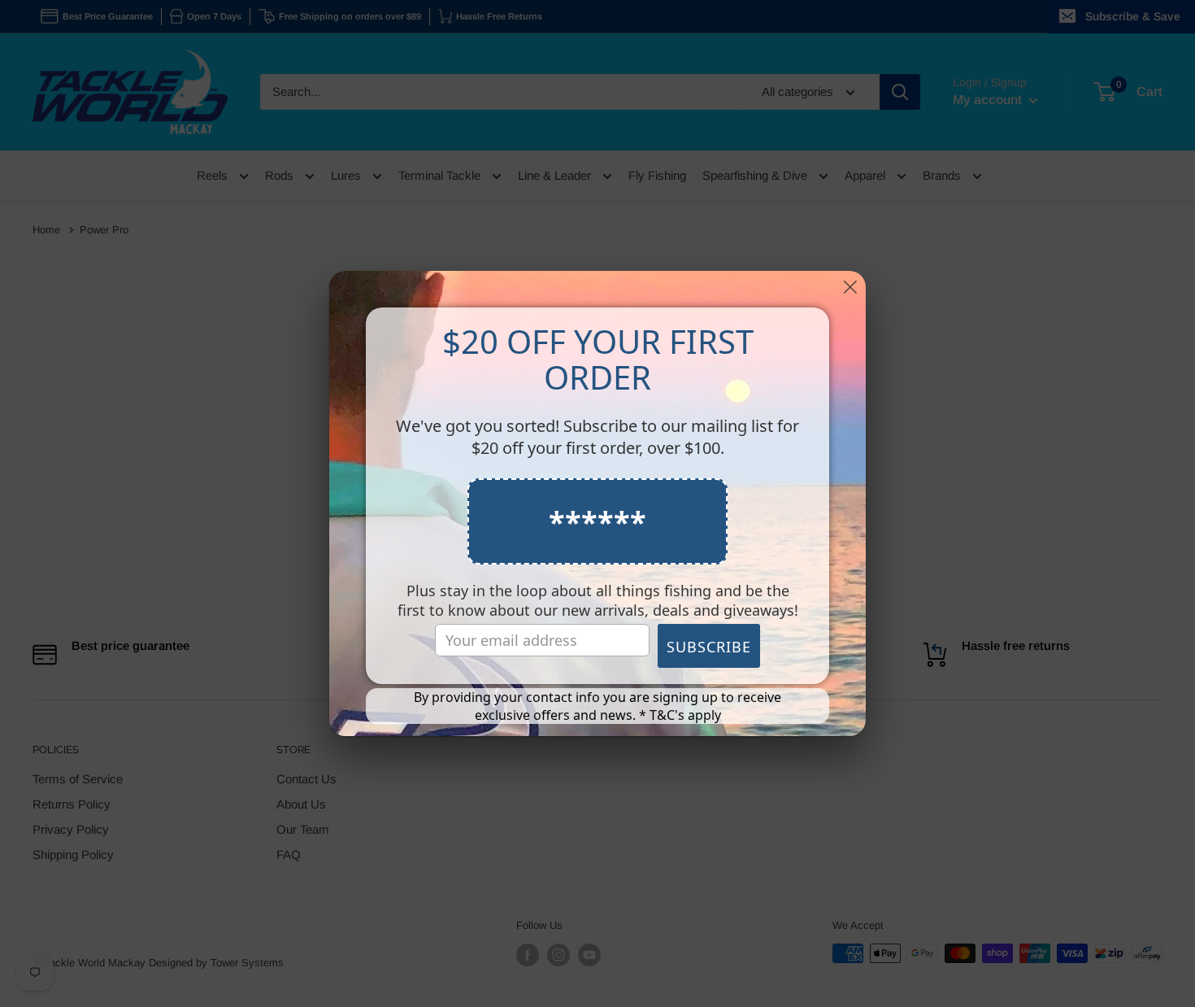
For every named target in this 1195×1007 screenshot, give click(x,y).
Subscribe (709, 646)
